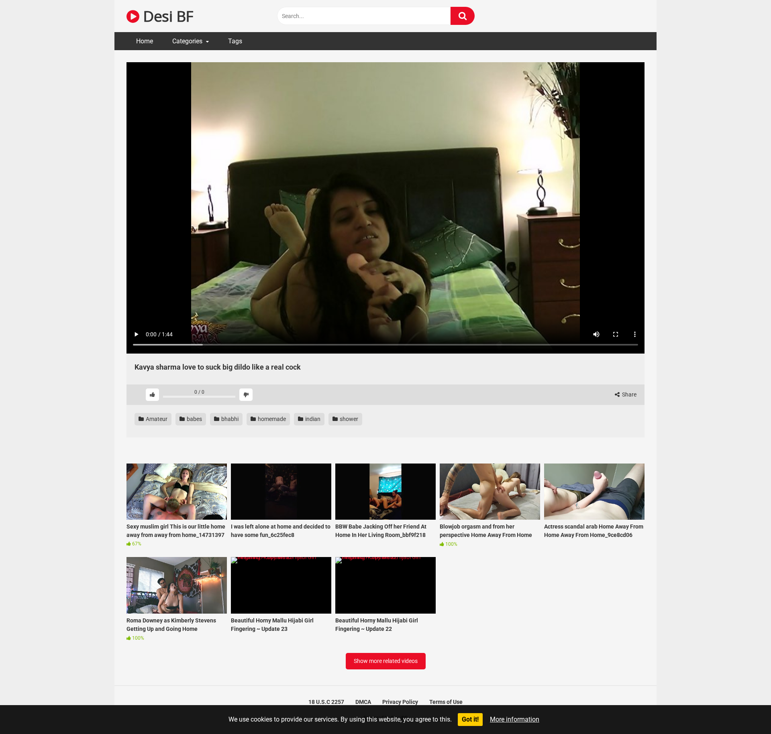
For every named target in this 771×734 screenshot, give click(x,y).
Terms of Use (446, 702)
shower (348, 419)
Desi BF (166, 16)
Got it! (470, 719)
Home (144, 41)
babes (194, 419)
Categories (187, 41)
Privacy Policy (400, 702)
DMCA (363, 702)
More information (514, 719)
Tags (235, 41)
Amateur (156, 419)
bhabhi (229, 419)
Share (628, 394)
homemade (271, 419)
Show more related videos (386, 661)
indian (312, 419)
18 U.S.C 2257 (326, 702)
